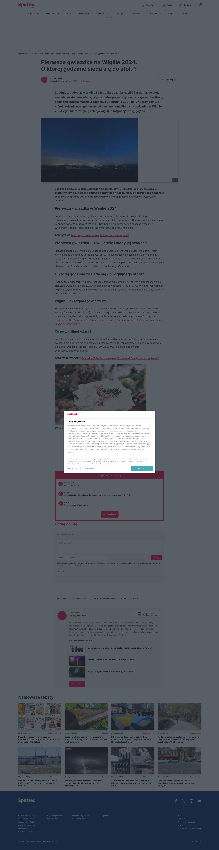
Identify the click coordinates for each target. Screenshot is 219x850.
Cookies (81, 464)
